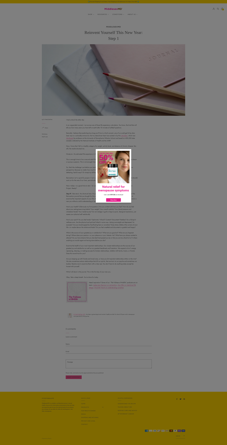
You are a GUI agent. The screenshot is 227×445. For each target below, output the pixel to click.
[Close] (129, 151)
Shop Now (113, 200)
